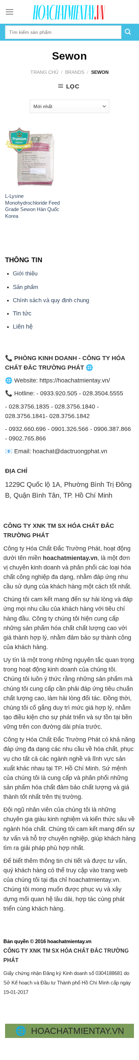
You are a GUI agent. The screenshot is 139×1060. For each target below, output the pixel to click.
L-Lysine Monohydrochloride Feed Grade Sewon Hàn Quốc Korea (32, 206)
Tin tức (22, 313)
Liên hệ (23, 326)
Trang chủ (44, 72)
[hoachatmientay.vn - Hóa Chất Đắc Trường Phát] (69, 12)
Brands (74, 72)
